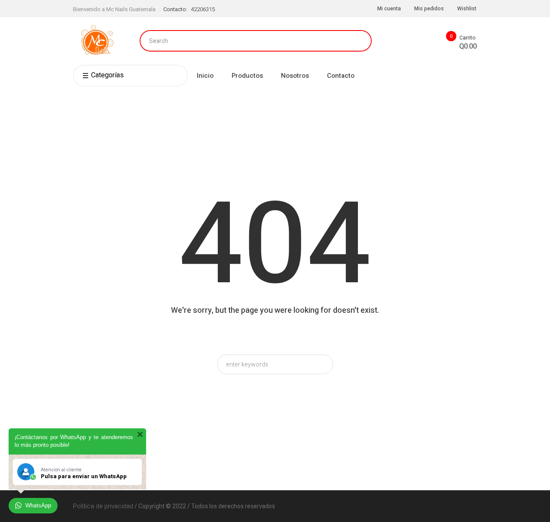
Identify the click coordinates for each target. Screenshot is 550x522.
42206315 (203, 9)
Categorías (107, 75)
